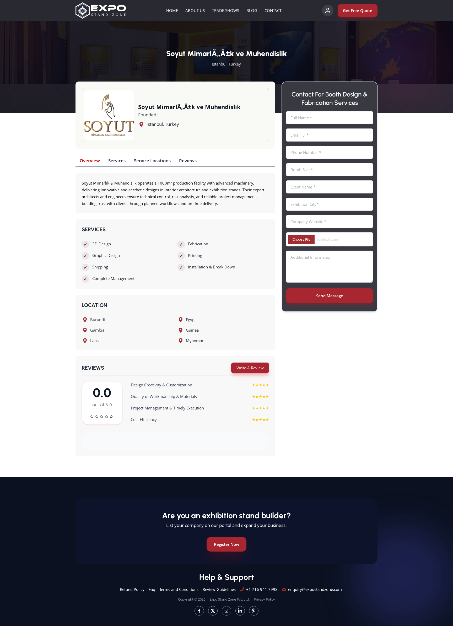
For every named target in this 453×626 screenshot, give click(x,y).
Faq (152, 589)
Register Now (226, 544)
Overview (90, 161)
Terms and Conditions (178, 589)
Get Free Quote (357, 10)
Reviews (188, 161)
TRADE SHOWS (225, 10)
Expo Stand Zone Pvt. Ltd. (229, 599)
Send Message (329, 295)
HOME (172, 10)
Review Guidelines (219, 589)
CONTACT (273, 10)
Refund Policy (132, 589)
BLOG (251, 10)
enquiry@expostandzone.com (315, 589)
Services (117, 161)
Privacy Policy (264, 599)
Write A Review (250, 367)
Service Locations (152, 161)
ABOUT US (195, 10)
